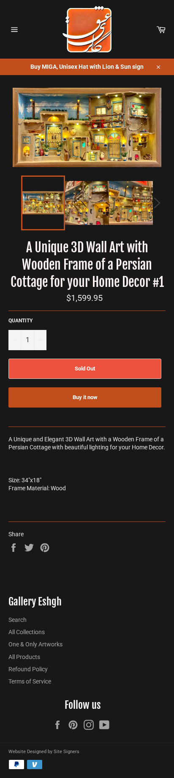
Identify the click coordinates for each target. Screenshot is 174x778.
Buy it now (85, 397)
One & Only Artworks (35, 644)
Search (17, 619)
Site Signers (66, 751)
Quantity (20, 321)
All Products (24, 657)
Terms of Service (29, 681)
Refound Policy (28, 669)
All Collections (26, 632)
